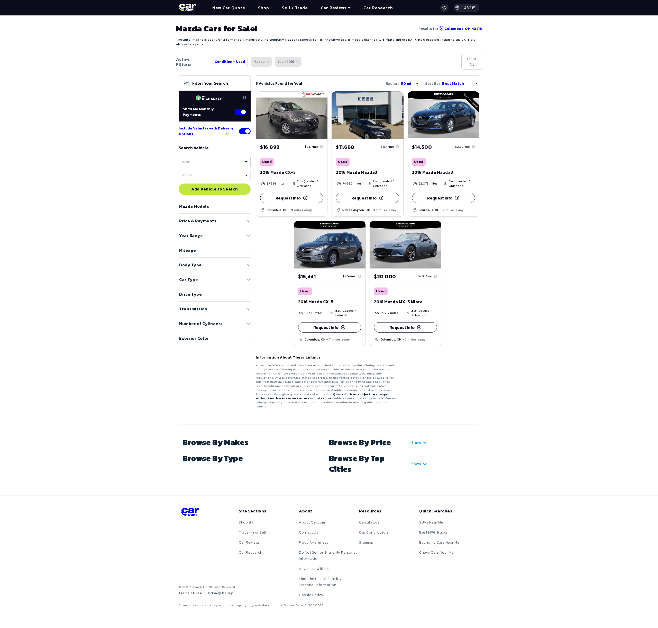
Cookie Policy (311, 595)
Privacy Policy (220, 593)
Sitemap (366, 542)
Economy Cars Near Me (439, 542)
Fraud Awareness (313, 542)
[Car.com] (187, 8)
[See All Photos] (291, 115)
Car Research (250, 552)
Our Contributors (374, 532)
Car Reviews (249, 542)
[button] (444, 8)
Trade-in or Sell (252, 532)
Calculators (369, 522)
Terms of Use (190, 593)
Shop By (246, 522)
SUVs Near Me (431, 522)
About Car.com (312, 522)
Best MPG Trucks (433, 532)
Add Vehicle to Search (214, 189)
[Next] (323, 115)
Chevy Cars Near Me (436, 552)
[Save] (320, 99)
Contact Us (308, 532)
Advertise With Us (314, 568)
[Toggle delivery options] (245, 131)
